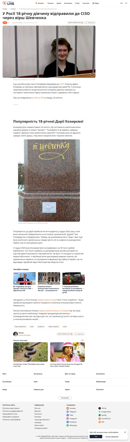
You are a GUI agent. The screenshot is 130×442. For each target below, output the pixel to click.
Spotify (104, 415)
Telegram (73, 412)
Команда (38, 422)
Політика (100, 389)
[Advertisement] (48, 110)
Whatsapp (73, 425)
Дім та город (70, 374)
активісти (41, 326)
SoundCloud (106, 419)
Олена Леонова (24, 335)
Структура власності (42, 420)
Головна (5, 9)
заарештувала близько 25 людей (54, 310)
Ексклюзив (7, 382)
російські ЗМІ (38, 97)
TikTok (104, 408)
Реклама (38, 417)
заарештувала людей (47, 300)
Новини (50, 3)
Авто (4, 374)
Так (96, 436)
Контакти (38, 414)
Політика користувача (11, 408)
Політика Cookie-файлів (11, 420)
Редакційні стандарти (11, 417)
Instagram (73, 419)
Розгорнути (65, 398)
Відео (97, 3)
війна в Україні (54, 326)
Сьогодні (13, 9)
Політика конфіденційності (13, 411)
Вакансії (38, 411)
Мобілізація (101, 382)
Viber (71, 415)
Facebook (73, 422)
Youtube (73, 408)
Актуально (38, 374)
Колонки (86, 3)
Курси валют (39, 425)
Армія (59, 3)
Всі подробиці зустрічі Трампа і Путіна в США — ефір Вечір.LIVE (23, 288)
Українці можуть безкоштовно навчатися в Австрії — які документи (48, 288)
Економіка (68, 3)
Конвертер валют (41, 428)
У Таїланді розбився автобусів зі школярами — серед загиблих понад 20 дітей (73, 289)
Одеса (67, 389)
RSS (103, 422)
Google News (106, 412)
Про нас (38, 408)
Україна (41, 3)
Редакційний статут (10, 414)
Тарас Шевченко (20, 326)
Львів (67, 382)
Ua (121, 3)
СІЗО (62, 84)
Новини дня (38, 389)
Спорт (77, 3)
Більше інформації (112, 436)
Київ (35, 382)
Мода (5, 389)
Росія (65, 326)
